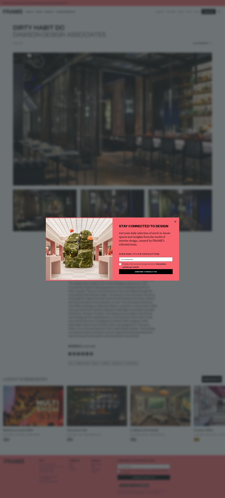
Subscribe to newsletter (146, 271)
